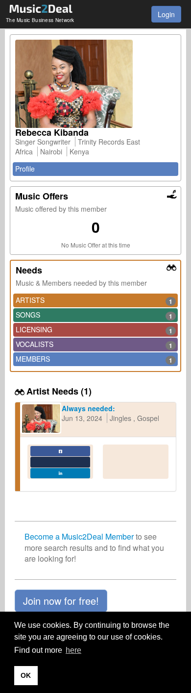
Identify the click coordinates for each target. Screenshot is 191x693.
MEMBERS (94, 359)
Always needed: (88, 408)
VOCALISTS (94, 344)
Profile (25, 168)
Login (166, 14)
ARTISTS (94, 300)
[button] (61, 601)
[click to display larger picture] (95, 84)
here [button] (73, 650)
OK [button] (26, 675)
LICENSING (94, 329)
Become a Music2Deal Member (79, 536)
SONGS (94, 315)
